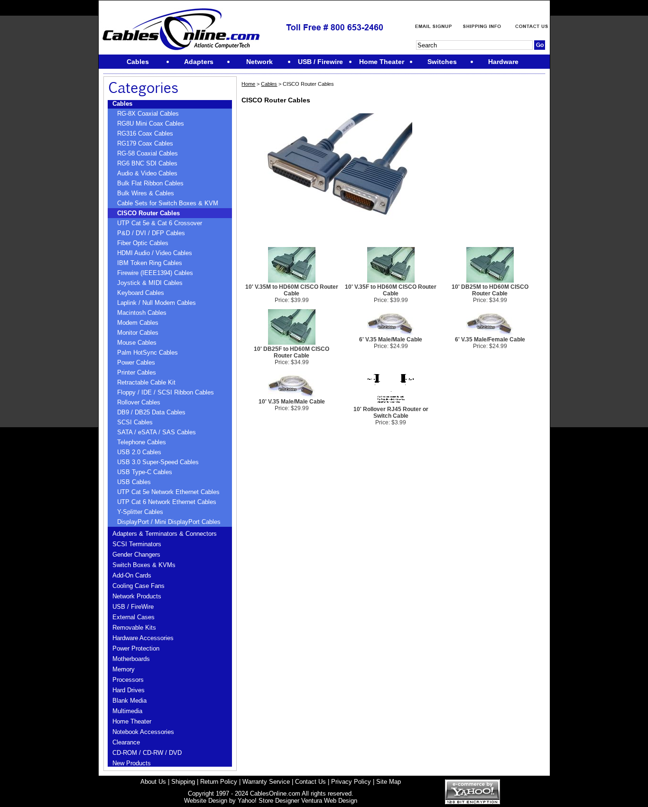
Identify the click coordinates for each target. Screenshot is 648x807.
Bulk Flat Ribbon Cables (150, 183)
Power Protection (135, 648)
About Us (153, 781)
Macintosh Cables (142, 312)
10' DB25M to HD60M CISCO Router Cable (490, 290)
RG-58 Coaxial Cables (147, 153)
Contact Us (310, 781)
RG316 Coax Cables (145, 133)
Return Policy (218, 781)
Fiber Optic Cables (142, 243)
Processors (128, 679)
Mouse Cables (137, 342)
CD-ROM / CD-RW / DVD (147, 752)
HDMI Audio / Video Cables (154, 253)
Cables (122, 103)
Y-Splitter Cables (140, 511)
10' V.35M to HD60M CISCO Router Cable (291, 290)
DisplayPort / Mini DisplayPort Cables (169, 521)
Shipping (183, 781)
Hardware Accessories (143, 638)
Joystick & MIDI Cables (150, 282)
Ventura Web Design (329, 800)
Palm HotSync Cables (147, 352)
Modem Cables (137, 322)
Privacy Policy (351, 781)
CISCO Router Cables (148, 213)
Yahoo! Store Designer (268, 800)
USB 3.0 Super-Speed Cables (158, 462)
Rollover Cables (138, 402)
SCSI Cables (135, 422)
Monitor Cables (137, 332)
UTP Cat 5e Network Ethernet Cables (168, 491)
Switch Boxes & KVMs (144, 565)
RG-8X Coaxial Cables (148, 113)
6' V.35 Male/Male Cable (390, 339)
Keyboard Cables (140, 292)
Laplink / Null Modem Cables (156, 302)
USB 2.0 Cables (139, 452)
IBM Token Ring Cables (149, 262)
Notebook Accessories (143, 731)
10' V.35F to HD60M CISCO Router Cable (390, 290)
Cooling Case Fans (138, 585)
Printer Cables (136, 372)
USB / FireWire (133, 606)
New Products (131, 763)
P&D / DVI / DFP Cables (151, 233)
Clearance (126, 742)
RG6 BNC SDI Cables (147, 163)
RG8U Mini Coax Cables (150, 123)
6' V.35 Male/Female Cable (490, 339)
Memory (123, 669)
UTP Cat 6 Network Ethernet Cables (166, 501)
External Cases (133, 617)
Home (248, 84)
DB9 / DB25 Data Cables (151, 412)
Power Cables (136, 362)
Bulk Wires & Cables (145, 193)
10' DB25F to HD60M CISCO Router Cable (291, 352)
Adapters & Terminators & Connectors (164, 533)
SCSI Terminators (136, 544)
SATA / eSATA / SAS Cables (156, 432)
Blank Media (129, 700)
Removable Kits (134, 627)
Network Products (136, 596)
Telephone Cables (141, 442)
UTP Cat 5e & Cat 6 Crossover (159, 223)
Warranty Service (266, 781)
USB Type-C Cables (144, 472)
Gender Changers (136, 554)
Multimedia (127, 711)
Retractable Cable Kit (146, 382)
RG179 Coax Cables (145, 143)
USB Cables (134, 482)
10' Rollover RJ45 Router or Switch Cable (390, 412)
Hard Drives (128, 690)
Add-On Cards (131, 575)
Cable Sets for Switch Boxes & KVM (167, 203)
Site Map (388, 781)
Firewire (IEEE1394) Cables (155, 272)
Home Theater (131, 721)
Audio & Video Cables (147, 173)
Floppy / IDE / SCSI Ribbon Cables (165, 392)
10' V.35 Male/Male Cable (292, 401)
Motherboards (131, 658)
